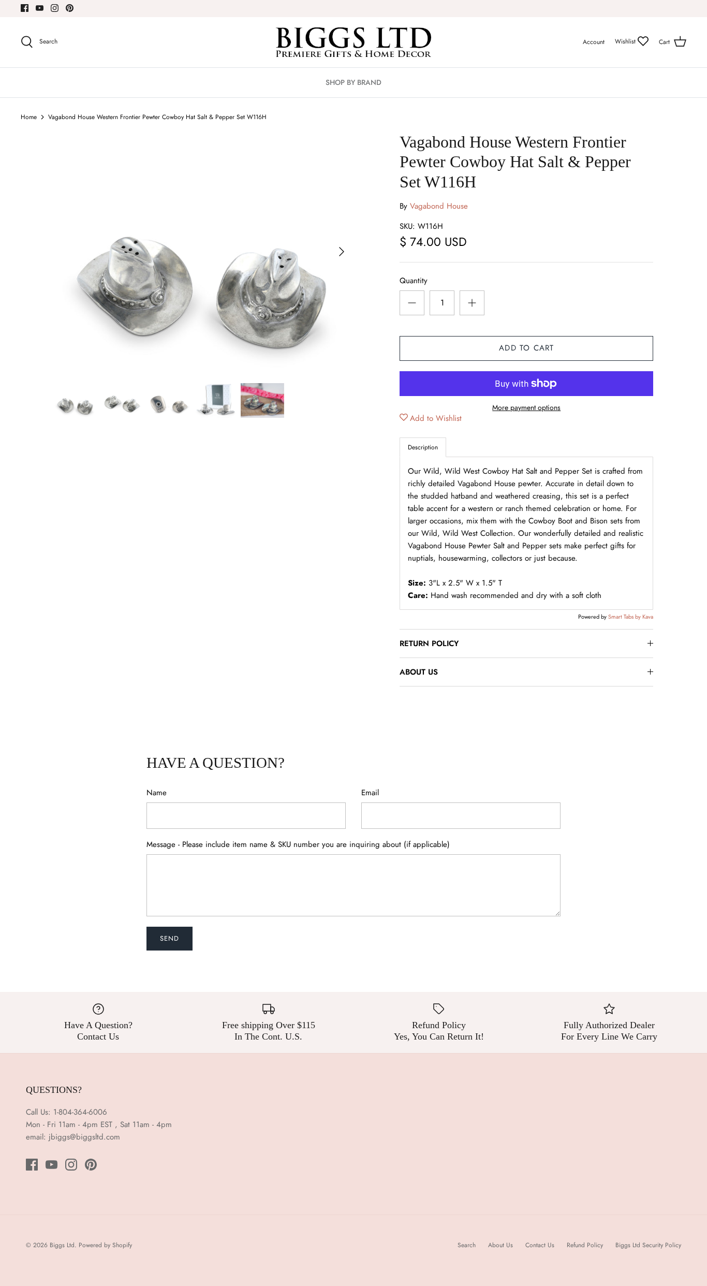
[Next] (341, 251)
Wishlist (626, 41)
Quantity (414, 280)
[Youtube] (39, 8)
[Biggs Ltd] (353, 42)
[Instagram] (54, 8)
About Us (500, 1245)
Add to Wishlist (436, 418)
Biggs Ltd (62, 1245)
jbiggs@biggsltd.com (84, 1137)
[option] (204, 252)
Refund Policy (585, 1245)
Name (156, 792)
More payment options (526, 407)
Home (29, 117)
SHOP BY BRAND (353, 82)
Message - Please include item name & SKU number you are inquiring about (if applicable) (298, 844)
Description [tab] (423, 447)
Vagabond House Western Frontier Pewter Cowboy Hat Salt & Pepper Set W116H (157, 117)
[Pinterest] (69, 8)
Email (370, 792)
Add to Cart (526, 348)
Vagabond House (439, 206)
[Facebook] (24, 8)
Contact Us (539, 1245)
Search (467, 1245)
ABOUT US (419, 672)
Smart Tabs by (625, 616)
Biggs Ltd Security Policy (648, 1245)
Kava (647, 616)
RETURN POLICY (429, 643)
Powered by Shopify (105, 1245)
